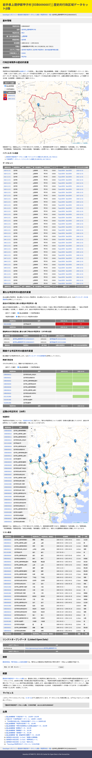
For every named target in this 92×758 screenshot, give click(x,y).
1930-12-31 (7, 205)
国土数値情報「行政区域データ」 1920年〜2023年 (22, 716)
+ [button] (18, 83)
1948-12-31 (7, 261)
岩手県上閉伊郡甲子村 (29, 29)
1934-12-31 (7, 217)
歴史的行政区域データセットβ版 (28, 15)
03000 (24, 53)
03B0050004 (7, 577)
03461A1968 (7, 587)
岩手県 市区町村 (27, 50)
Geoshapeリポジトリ (9, 15)
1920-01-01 (7, 170)
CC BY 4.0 (29, 698)
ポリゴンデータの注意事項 (37, 356)
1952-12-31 (7, 277)
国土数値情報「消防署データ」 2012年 (18, 733)
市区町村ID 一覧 (45, 15)
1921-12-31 (7, 177)
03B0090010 (7, 390)
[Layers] (19, 91)
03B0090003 (7, 571)
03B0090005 (7, 602)
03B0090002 (7, 381)
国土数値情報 (10, 86)
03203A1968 (7, 400)
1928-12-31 (7, 199)
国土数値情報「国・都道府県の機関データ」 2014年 (23, 735)
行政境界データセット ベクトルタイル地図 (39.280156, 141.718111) (28, 159)
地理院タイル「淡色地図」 (82, 143)
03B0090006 (7, 387)
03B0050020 (7, 615)
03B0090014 (7, 618)
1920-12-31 (7, 173)
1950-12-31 (7, 271)
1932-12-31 (7, 211)
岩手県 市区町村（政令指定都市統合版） (46, 50)
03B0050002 (7, 596)
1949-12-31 (7, 264)
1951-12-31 (7, 274)
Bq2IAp (24, 56)
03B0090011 (7, 546)
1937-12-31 (7, 227)
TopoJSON (61, 170)
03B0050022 (7, 393)
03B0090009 (7, 574)
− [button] (18, 86)
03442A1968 (7, 593)
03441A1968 (7, 606)
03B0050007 (7, 584)
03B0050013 (7, 609)
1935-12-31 (7, 221)
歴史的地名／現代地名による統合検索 (15, 662)
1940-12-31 (7, 236)
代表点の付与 (27, 420)
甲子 (23, 33)
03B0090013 (7, 565)
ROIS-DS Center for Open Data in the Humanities (53, 754)
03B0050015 (7, 624)
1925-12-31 (7, 189)
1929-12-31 (7, 202)
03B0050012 (7, 374)
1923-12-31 (7, 183)
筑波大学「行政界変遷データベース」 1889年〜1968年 (24, 719)
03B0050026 (7, 590)
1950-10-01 (7, 268)
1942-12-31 (7, 242)
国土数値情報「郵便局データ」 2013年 (18, 728)
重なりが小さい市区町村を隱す (28, 317)
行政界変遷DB (10, 89)
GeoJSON (69, 170)
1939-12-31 (7, 233)
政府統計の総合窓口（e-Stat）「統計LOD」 (20, 742)
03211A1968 (7, 324)
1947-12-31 (7, 258)
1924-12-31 (7, 186)
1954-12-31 (7, 283)
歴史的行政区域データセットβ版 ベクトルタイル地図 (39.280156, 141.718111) (31, 157)
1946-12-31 (7, 255)
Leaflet (74, 143)
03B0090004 (7, 384)
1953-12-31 (7, 280)
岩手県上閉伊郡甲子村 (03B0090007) (23, 339)
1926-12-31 (7, 192)
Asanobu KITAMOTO (29, 754)
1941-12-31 (7, 239)
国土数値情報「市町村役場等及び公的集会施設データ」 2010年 (26, 726)
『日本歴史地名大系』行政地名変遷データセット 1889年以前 (26, 721)
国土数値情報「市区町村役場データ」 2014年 (21, 723)
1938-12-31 (7, 230)
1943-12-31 (7, 246)
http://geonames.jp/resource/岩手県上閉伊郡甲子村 (41, 648)
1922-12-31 (7, 180)
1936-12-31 (7, 224)
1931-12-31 (7, 208)
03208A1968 (7, 403)
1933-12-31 (7, 214)
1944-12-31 (7, 249)
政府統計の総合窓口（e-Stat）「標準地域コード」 (22, 739)
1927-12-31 (7, 195)
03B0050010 (7, 599)
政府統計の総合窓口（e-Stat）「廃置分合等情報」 (22, 737)
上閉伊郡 (24, 36)
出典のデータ (24, 71)
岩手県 (24, 40)
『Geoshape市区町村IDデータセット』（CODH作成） (23, 744)
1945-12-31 (7, 252)
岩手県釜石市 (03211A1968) (58, 339)
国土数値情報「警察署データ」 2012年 (18, 730)
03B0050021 (7, 378)
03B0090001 (7, 627)
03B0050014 (7, 612)
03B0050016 (7, 631)
